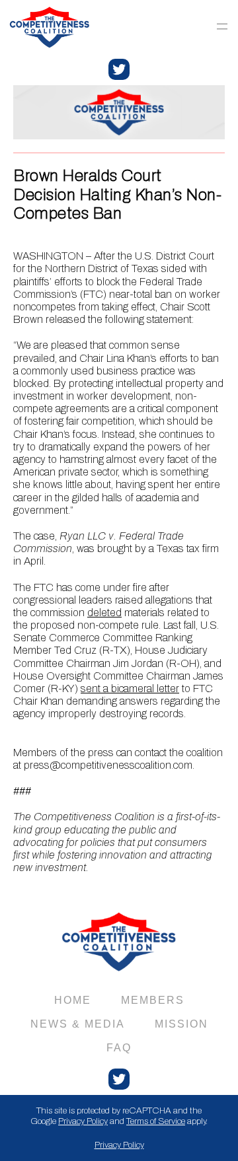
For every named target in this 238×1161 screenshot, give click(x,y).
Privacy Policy (83, 1121)
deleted (104, 612)
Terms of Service (155, 1121)
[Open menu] (222, 26)
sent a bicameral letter (130, 688)
